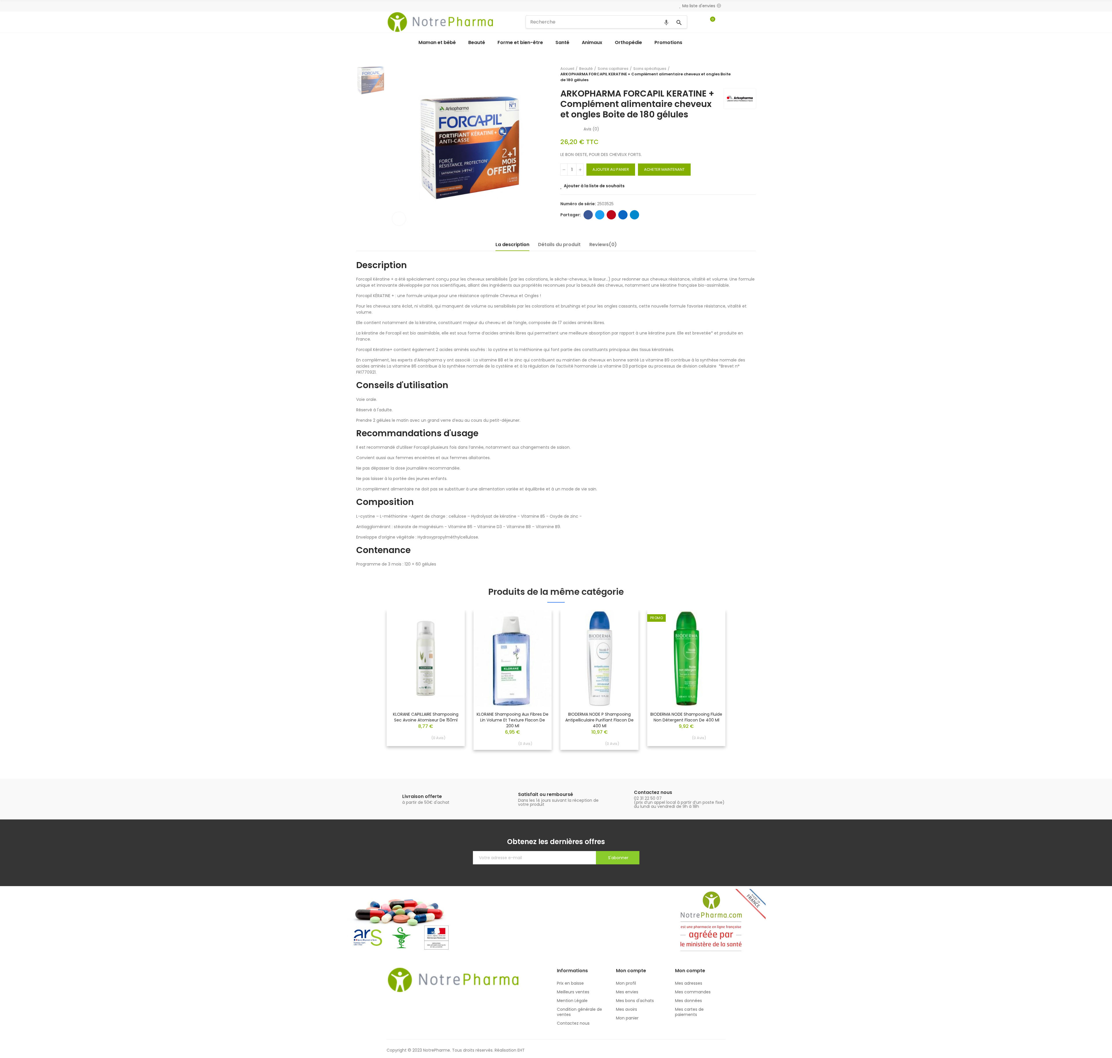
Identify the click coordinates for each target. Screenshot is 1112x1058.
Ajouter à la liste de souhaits (594, 186)
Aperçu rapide (450, 631)
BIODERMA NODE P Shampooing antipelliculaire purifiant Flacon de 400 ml (599, 720)
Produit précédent (737, 74)
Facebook (588, 214)
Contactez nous (653, 792)
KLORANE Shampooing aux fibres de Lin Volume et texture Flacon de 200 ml (512, 720)
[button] (370, 684)
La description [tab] (512, 244)
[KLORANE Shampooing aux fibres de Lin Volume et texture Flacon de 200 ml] (512, 658)
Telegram (634, 214)
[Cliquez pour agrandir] (398, 218)
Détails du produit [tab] (559, 244)
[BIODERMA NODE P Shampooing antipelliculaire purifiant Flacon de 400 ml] (599, 658)
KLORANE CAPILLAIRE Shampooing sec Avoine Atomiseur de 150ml (425, 717)
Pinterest (611, 214)
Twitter (599, 214)
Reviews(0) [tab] (603, 244)
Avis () (591, 129)
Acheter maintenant (664, 169)
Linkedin (623, 214)
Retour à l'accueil (744, 74)
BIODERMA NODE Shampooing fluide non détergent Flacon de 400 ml (686, 717)
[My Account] (722, 22)
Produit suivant (751, 74)
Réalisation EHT (510, 1050)
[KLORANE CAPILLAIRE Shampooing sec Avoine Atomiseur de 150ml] (426, 658)
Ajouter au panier (610, 169)
